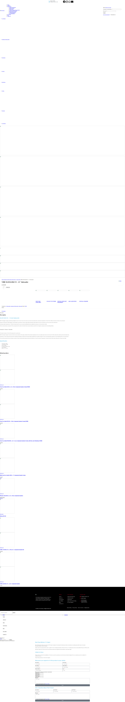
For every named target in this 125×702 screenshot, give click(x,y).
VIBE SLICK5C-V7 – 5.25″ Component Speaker (10, 583)
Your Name (37, 662)
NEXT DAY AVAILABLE (38, 302)
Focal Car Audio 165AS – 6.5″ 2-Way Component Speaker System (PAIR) (15, 386)
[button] (1, 384)
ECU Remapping (12, 13)
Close (1, 638)
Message (36, 677)
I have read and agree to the (43, 683)
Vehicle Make (64, 665)
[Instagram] (67, 1)
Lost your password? (106, 14)
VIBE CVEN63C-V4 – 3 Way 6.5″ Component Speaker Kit (12, 549)
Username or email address (107, 9)
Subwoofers (13, 279)
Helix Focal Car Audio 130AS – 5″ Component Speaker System (13, 475)
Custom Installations (12, 12)
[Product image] (7, 418)
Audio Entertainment (12, 7)
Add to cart (8, 287)
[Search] (102, 11)
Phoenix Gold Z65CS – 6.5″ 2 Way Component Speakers (11, 495)
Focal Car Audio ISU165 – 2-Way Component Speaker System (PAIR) (14, 421)
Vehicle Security (11, 8)
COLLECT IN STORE (51, 301)
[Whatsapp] (69, 1)
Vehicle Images (37, 675)
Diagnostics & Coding (12, 11)
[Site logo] (2, 10)
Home (3, 279)
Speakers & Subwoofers (7, 279)
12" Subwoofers (18, 279)
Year (63, 668)
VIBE (26, 306)
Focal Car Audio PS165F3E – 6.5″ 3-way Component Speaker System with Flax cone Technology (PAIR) (21, 440)
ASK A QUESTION (72, 301)
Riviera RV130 (3, 516)
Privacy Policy (47, 683)
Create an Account (108, 7)
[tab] (63, 311)
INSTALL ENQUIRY (83, 301)
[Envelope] (72, 1)
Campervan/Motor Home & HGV (14, 10)
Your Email (64, 662)
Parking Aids (11, 9)
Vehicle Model (37, 668)
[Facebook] (64, 1)
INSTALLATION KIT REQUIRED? (62, 302)
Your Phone (37, 665)
